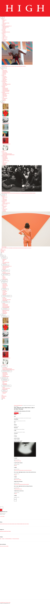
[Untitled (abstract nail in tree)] (25, 488)
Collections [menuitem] (5, 316)
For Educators (17, 538)
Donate (7, 531)
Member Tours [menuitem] (4, 311)
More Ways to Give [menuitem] (5, 389)
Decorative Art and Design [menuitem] (6, 123)
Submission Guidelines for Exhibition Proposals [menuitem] (8, 154)
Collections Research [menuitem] (5, 158)
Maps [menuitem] (3, 261)
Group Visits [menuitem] (5, 264)
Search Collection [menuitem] (5, 156)
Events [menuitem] (4, 282)
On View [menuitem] (3, 151)
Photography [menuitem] (4, 150)
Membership (1, 531)
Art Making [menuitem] (4, 292)
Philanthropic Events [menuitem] (5, 285)
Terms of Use (5, 602)
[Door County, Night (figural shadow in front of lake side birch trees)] (25, 470)
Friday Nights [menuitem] (4, 290)
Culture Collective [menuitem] (5, 293)
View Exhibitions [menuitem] (5, 152)
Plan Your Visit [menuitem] (4, 259)
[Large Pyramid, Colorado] (25, 460)
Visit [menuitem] (2, 17)
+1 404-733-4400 (2, 516)
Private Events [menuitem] (5, 270)
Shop (0, 538)
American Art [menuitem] (4, 116)
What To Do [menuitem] (4, 67)
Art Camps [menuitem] (4, 297)
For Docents (14, 538)
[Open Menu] (1, 254)
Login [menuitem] (3, 161)
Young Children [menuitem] (5, 298)
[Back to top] (1, 508)
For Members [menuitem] (3, 92)
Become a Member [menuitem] (5, 98)
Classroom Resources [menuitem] (5, 305)
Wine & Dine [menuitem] (4, 294)
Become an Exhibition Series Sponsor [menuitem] (7, 153)
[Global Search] (1, 253)
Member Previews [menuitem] (5, 312)
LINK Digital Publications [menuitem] (6, 160)
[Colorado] (25, 449)
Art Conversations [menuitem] (5, 291)
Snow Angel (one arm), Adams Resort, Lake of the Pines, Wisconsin (24, 408)
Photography (20, 405)
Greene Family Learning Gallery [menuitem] (7, 299)
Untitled (15, 467)
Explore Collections (16, 405)
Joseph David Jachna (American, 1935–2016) (22, 411)
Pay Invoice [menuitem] (4, 269)
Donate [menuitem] (4, 390)
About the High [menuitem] (5, 274)
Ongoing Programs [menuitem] (5, 284)
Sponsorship (4, 531)
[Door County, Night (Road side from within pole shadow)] (25, 484)
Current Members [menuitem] (5, 313)
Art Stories (3, 538)
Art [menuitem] (2, 101)
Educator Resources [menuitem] (5, 157)
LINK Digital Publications (8, 538)
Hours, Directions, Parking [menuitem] (6, 262)
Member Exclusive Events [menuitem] (6, 310)
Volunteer (9, 531)
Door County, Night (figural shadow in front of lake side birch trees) (25, 472)
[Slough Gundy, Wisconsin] (25, 479)
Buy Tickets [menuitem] (4, 99)
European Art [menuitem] (4, 130)
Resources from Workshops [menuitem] (6, 306)
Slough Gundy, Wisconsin (18, 481)
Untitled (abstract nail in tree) (18, 490)
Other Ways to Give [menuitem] (6, 385)
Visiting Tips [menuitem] (4, 263)
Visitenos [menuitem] (4, 260)
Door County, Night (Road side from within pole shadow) (23, 486)
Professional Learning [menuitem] (5, 304)
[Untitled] (25, 465)
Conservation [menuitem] (4, 159)
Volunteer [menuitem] (4, 387)
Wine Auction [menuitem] (4, 286)
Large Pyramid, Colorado (18, 462)
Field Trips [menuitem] (4, 303)
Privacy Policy (8, 602)
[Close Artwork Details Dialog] (20, 413)
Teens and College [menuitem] (5, 300)
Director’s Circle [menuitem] (5, 383)
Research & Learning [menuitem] (4, 155)
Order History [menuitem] (4, 100)
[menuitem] (25, 42)
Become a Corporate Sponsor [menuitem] (6, 388)
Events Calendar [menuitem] (5, 283)
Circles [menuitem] (3, 382)
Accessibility (1, 602)
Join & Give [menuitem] (3, 194)
